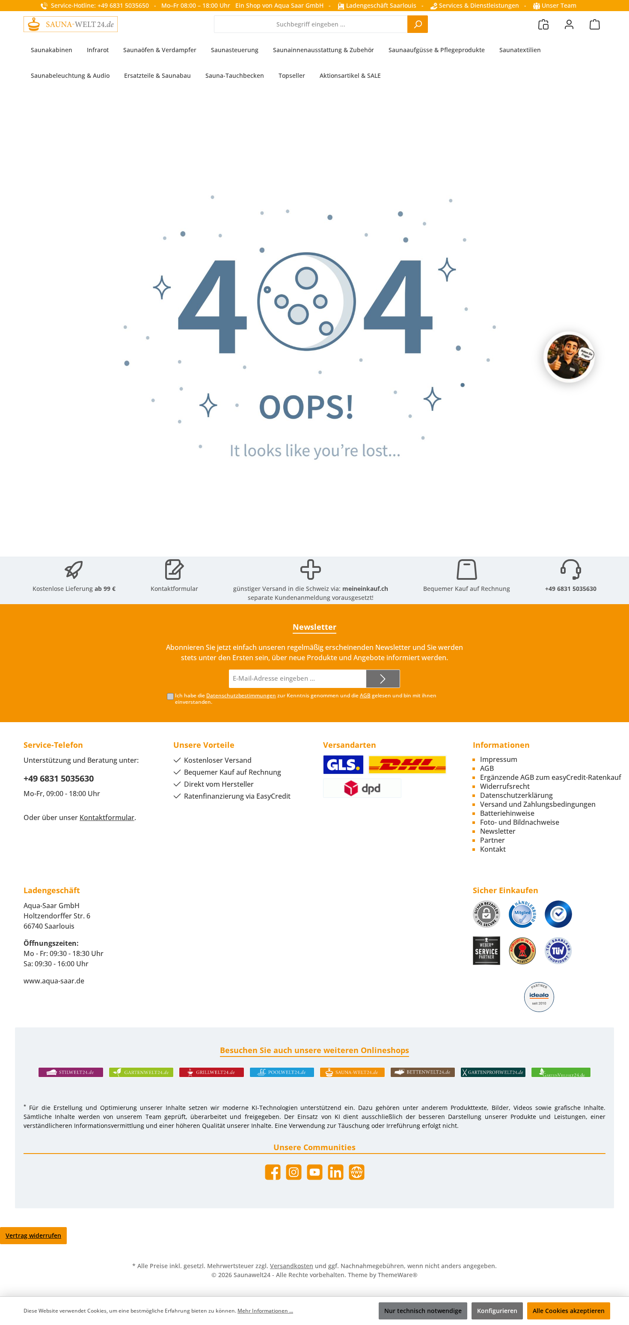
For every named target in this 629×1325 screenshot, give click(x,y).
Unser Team (559, 5)
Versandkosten (291, 1266)
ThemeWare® (398, 1275)
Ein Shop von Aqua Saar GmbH (279, 5)
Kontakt (493, 849)
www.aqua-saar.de (54, 981)
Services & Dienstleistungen (478, 5)
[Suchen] (417, 24)
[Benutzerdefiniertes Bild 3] (558, 914)
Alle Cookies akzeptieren (569, 1311)
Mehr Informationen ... (265, 1310)
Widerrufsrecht (505, 786)
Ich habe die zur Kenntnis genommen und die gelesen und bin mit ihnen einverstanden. (305, 698)
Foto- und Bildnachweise (519, 822)
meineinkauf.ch (365, 588)
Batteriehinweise (507, 813)
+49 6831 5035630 (570, 588)
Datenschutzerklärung (516, 795)
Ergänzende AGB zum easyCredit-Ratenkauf (550, 777)
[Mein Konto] (569, 24)
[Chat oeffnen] (569, 357)
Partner (492, 840)
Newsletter (498, 831)
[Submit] (383, 679)
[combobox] (311, 24)
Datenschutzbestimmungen (241, 695)
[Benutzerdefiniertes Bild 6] (558, 950)
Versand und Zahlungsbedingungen (538, 804)
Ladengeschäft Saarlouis (380, 5)
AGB (365, 695)
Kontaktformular (174, 588)
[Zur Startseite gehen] (71, 24)
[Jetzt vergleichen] (543, 24)
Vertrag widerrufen (33, 1235)
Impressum (498, 759)
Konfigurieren (497, 1311)
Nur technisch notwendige (423, 1311)
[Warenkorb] (594, 24)
